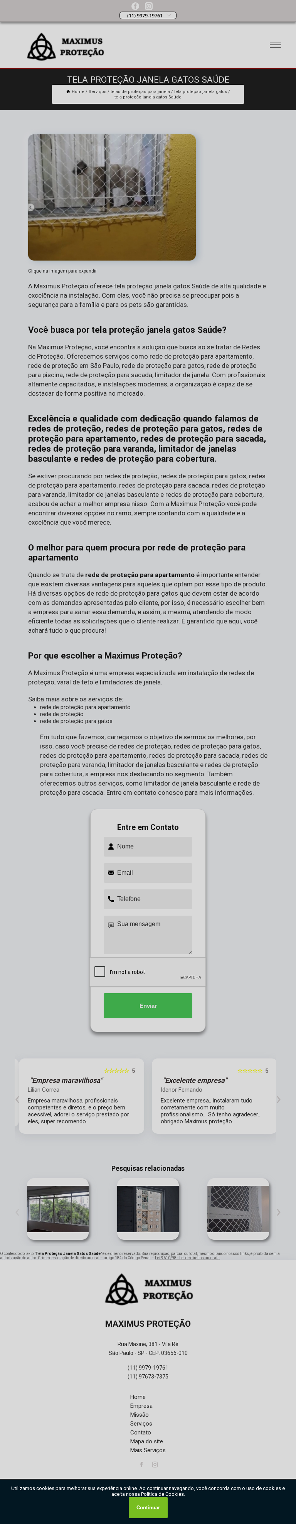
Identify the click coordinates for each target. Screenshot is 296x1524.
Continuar (148, 1507)
